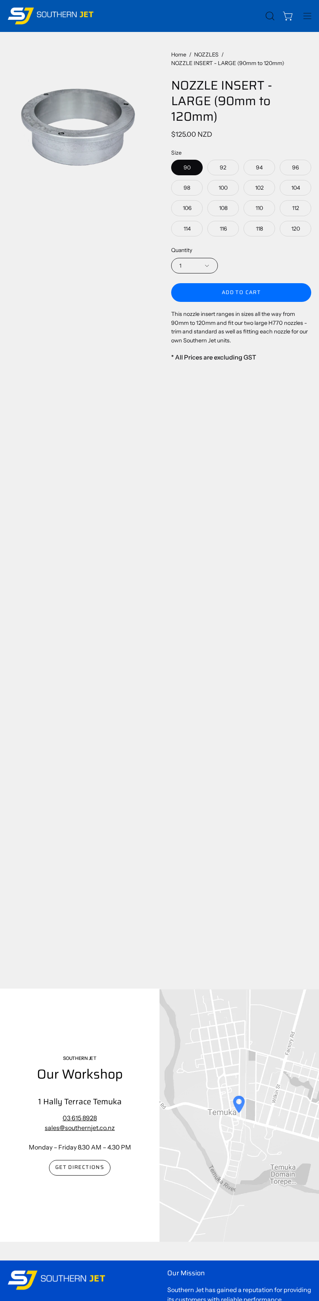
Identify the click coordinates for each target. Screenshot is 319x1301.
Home (178, 54)
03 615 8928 (80, 1118)
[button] (269, 16)
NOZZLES (206, 54)
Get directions (79, 1167)
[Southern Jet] (50, 16)
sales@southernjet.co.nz (80, 1128)
